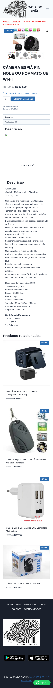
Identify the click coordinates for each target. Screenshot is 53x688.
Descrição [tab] (9, 117)
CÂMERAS (14, 109)
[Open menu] (47, 9)
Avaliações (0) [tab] (11, 122)
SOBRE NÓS (30, 604)
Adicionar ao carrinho (23, 99)
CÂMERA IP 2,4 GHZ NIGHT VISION (23, 584)
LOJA (18, 604)
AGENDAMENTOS (32, 609)
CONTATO (16, 609)
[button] (47, 31)
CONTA (42, 604)
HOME (10, 604)
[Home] (4, 22)
